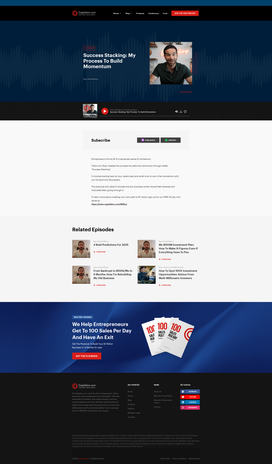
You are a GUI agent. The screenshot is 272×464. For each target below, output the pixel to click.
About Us (157, 392)
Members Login (134, 413)
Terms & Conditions (179, 458)
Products (140, 13)
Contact (157, 407)
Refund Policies (194, 458)
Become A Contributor (163, 396)
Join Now (131, 417)
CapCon (131, 409)
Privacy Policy (165, 458)
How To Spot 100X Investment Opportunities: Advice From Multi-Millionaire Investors (178, 274)
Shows (116, 13)
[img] (185, 111)
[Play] (105, 111)
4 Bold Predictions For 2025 (111, 244)
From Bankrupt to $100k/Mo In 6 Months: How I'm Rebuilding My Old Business (113, 274)
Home (130, 392)
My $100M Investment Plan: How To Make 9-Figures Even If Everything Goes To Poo (178, 248)
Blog (128, 13)
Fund (165, 13)
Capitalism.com (185, 92)
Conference (153, 13)
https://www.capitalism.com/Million (109, 204)
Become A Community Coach (163, 401)
